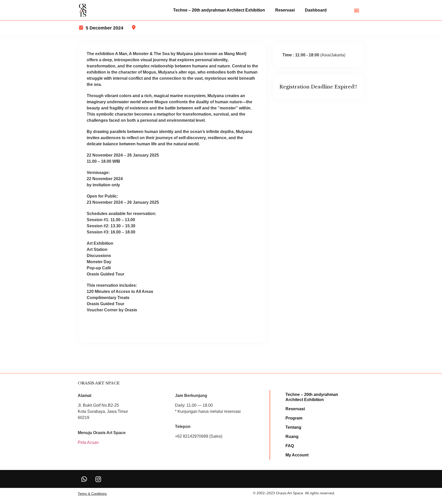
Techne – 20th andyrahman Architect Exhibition (219, 10)
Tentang (293, 427)
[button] (356, 10)
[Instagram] (98, 479)
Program (293, 418)
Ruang (292, 436)
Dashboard (316, 10)
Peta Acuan (88, 442)
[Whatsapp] (84, 479)
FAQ (289, 446)
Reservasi (285, 10)
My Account (296, 455)
